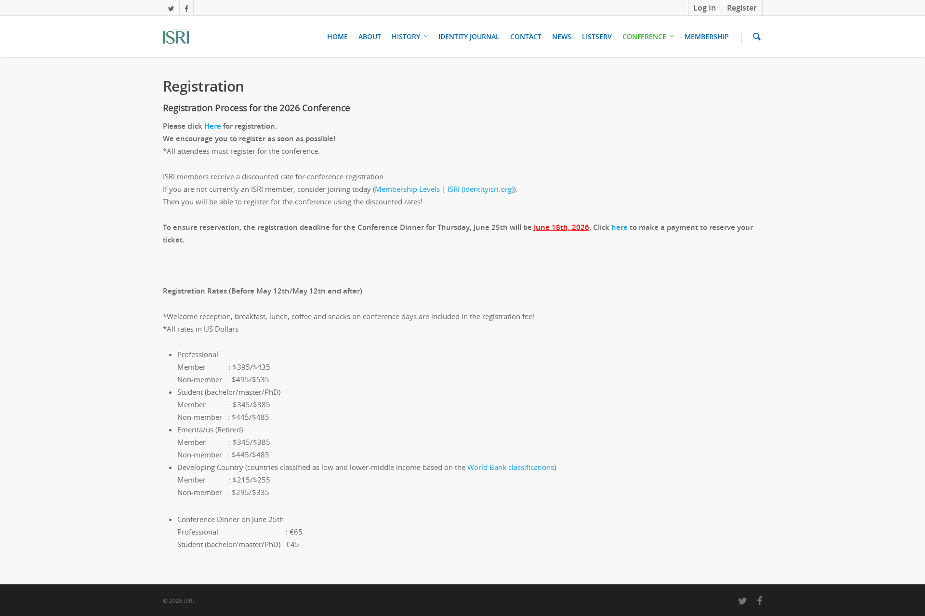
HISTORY (406, 36)
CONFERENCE (644, 36)
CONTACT (526, 36)
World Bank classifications (510, 467)
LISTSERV (597, 36)
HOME (337, 36)
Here (212, 126)
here (619, 227)
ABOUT (369, 36)
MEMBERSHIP (707, 36)
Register (742, 7)
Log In (704, 7)
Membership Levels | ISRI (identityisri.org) (444, 189)
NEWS (561, 36)
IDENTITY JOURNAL (469, 36)
